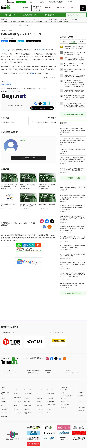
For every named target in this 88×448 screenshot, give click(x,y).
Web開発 (50, 398)
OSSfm (66, 21)
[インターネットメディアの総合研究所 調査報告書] (79, 428)
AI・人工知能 (5, 21)
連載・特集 (4, 19)
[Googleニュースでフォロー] (60, 358)
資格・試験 (4, 413)
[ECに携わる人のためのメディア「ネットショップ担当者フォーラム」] (79, 434)
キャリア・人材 (17, 413)
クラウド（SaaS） (17, 401)
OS (80, 19)
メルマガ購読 (25, 8)
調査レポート (64, 398)
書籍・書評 (80, 395)
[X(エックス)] (52, 221)
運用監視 (27, 409)
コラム (79, 404)
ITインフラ (12, 19)
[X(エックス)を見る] (55, 358)
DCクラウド (64, 1)
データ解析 (27, 401)
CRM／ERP (51, 401)
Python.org (5, 50)
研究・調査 (70, 1)
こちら (8, 91)
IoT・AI (60, 1)
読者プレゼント (48, 8)
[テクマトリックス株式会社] (58, 341)
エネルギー (51, 2)
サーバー (19, 19)
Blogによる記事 (6, 84)
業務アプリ (4, 401)
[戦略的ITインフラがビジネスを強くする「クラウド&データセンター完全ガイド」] (33, 428)
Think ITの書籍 (58, 21)
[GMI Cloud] (34, 342)
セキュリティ (39, 409)
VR (46, 21)
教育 (49, 413)
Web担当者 (51, 1)
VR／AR (15, 405)
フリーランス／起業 (28, 412)
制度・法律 (4, 416)
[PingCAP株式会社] (11, 342)
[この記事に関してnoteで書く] (48, 103)
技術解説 (80, 393)
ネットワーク (28, 19)
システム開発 (73, 19)
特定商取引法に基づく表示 (32, 373)
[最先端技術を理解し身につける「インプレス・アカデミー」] (79, 439)
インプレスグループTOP (72, 373)
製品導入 (42, 2)
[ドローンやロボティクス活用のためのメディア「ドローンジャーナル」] (63, 439)
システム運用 (5, 409)
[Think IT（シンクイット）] (9, 363)
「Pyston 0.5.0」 (41, 50)
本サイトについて (9, 370)
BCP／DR (16, 409)
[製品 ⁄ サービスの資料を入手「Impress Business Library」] (33, 439)
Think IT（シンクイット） (9, 7)
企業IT (31, 2)
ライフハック (39, 413)
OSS (3, 405)
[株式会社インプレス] (12, 435)
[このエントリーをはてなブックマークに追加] (44, 103)
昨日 (64, 42)
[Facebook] (47, 221)
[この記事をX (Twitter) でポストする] (40, 103)
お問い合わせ (49, 370)
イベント (80, 401)
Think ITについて (60, 8)
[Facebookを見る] (51, 358)
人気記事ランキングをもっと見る (74, 114)
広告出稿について (72, 8)
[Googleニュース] (44, 227)
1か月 (81, 42)
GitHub (32, 73)
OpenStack (21, 21)
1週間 (73, 42)
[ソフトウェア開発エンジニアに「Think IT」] (48, 428)
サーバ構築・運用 (65, 404)
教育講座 (60, 2)
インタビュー (40, 21)
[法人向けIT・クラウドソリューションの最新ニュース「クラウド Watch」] (33, 434)
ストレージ (36, 19)
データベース (5, 398)
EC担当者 (56, 1)
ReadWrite (81, 410)
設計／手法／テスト (17, 398)
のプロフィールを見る (28, 158)
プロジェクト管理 (51, 405)
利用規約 (68, 370)
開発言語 (27, 398)
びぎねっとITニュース (6, 30)
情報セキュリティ (65, 401)
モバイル (39, 401)
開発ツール (39, 398)
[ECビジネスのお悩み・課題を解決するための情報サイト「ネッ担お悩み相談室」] (33, 444)
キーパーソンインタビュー (67, 395)
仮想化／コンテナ (52, 19)
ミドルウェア (51, 393)
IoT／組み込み (64, 19)
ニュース (11, 25)
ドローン (56, 2)
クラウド (44, 19)
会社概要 (48, 373)
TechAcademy (81, 407)
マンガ (51, 21)
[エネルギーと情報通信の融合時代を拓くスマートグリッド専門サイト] (63, 434)
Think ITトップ (4, 25)
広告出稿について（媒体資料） (33, 370)
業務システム (64, 393)
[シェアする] (35, 103)
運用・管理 (39, 405)
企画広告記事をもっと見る (74, 293)
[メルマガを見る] (47, 358)
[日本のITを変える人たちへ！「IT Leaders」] (48, 434)
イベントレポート (30, 21)
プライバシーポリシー (10, 373)
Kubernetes (13, 21)
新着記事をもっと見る (74, 178)
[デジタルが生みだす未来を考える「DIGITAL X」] (48, 439)
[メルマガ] (42, 221)
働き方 (49, 409)
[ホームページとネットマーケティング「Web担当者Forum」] (63, 428)
